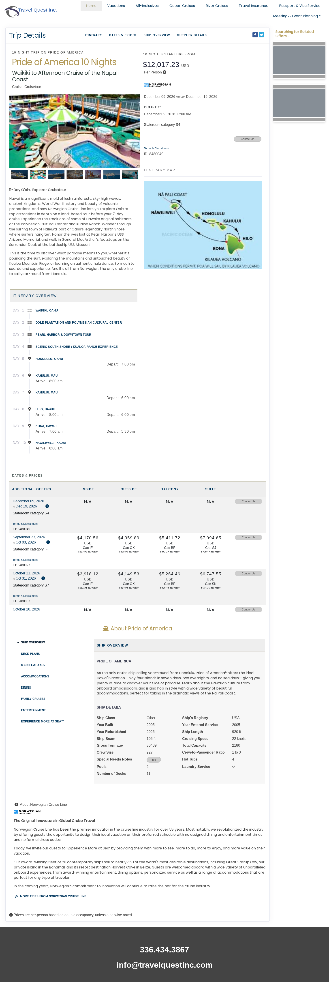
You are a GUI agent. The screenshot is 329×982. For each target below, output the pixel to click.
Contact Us (247, 139)
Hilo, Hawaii (45, 409)
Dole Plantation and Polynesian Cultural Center (79, 322)
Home (91, 5)
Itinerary (93, 35)
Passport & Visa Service (299, 5)
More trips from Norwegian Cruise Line (52, 896)
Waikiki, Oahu (47, 310)
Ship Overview (157, 35)
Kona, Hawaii (46, 426)
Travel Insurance (253, 5)
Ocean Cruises (182, 5)
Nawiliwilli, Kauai (51, 443)
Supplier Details (192, 35)
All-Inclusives (147, 5)
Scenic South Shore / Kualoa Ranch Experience (77, 346)
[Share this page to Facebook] (255, 34)
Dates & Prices (123, 35)
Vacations (116, 5)
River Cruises (217, 5)
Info (154, 759)
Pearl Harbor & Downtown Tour (63, 334)
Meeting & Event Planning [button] (295, 16)
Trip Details (27, 35)
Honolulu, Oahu (49, 359)
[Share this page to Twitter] (261, 34)
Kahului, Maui (47, 375)
